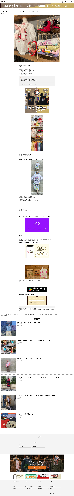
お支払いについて (15, 488)
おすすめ (26, 314)
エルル (23, 314)
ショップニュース (21, 444)
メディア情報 (35, 442)
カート (69, 2)
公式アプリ (34, 444)
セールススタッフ (52, 493)
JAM (13, 314)
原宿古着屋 (55, 314)
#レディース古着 (7, 314)
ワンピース (51, 314)
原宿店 (6, 315)
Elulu (11, 314)
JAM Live (34, 446)
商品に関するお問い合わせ (28, 488)
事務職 (51, 488)
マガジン (20, 442)
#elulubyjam (3, 314)
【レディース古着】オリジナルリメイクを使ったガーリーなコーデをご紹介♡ (36, 395)
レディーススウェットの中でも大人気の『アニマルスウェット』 (27, 78)
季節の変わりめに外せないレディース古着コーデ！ (29, 359)
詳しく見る (37, 467)
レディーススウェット (42, 314)
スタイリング (33, 314)
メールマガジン (21, 448)
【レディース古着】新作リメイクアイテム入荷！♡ (29, 414)
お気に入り (65, 2)
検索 (62, 2)
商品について (14, 486)
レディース (37, 314)
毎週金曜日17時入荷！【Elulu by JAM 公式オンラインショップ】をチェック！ (29, 80)
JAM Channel (21, 446)
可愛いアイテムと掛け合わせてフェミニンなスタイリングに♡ (27, 79)
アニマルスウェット (19, 314)
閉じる (23, 77)
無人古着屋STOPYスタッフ (53, 486)
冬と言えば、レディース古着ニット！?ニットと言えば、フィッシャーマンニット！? (38, 377)
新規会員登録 (39, 486)
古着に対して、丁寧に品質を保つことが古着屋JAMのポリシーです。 (29, 84)
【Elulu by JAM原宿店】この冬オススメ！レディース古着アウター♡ (34, 340)
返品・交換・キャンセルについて (29, 486)
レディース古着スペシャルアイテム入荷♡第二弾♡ (29, 322)
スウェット (29, 314)
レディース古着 (47, 314)
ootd (15, 314)
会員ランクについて (40, 488)
